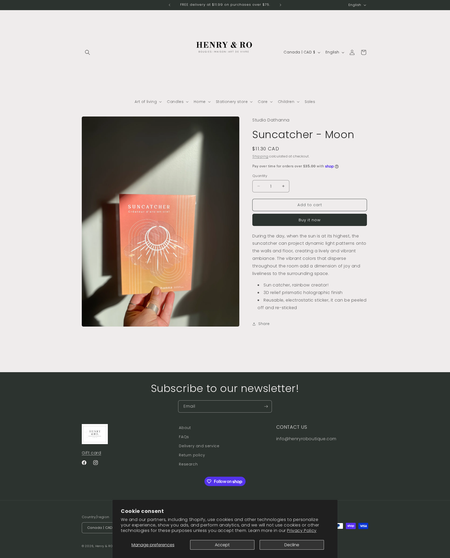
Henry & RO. (104, 546)
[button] (87, 52)
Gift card (91, 453)
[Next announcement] (280, 5)
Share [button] (264, 323)
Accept (222, 545)
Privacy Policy (301, 531)
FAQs (184, 436)
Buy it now (310, 220)
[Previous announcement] (169, 5)
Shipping (260, 156)
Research (188, 464)
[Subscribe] (266, 406)
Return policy (192, 455)
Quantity (259, 175)
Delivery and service (199, 446)
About (185, 427)
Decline (291, 545)
